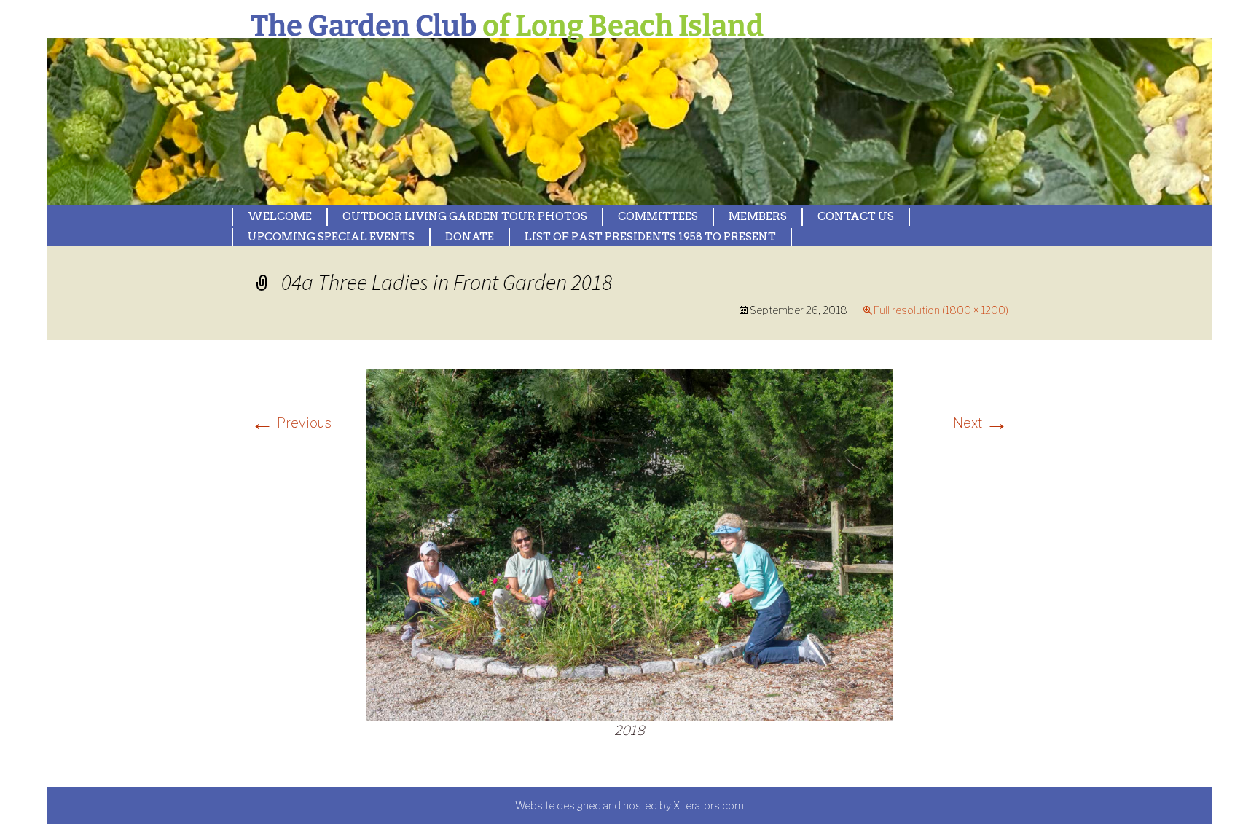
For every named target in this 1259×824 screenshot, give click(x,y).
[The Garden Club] (440, 121)
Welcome (280, 216)
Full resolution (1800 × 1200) (941, 310)
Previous (291, 423)
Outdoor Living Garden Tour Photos (464, 216)
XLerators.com (708, 805)
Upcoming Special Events (331, 236)
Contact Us (855, 216)
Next (980, 423)
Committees (658, 216)
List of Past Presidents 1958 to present (650, 236)
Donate (469, 236)
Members (758, 216)
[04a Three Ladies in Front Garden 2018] (629, 543)
